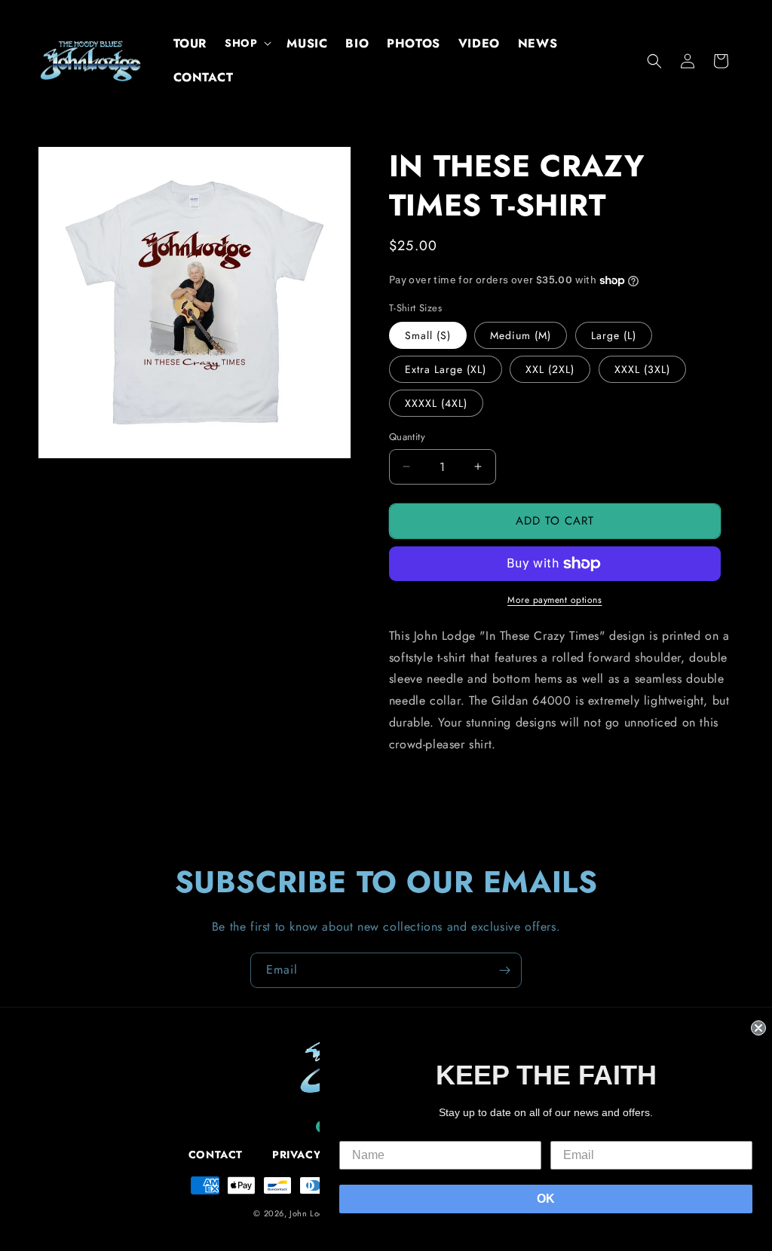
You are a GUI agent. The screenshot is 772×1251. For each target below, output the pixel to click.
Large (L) (613, 335)
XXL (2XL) (549, 369)
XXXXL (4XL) (436, 403)
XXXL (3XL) (642, 369)
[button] (246, 43)
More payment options (554, 600)
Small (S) (428, 335)
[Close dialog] (758, 1027)
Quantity (407, 437)
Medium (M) (520, 335)
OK (546, 1198)
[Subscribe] (504, 970)
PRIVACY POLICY (318, 1154)
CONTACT (215, 1154)
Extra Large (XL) (445, 369)
